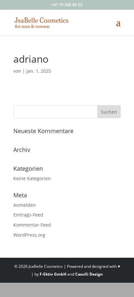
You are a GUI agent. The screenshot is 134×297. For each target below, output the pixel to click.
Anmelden (24, 205)
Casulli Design (89, 274)
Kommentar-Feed (32, 225)
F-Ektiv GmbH (53, 274)
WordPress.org (29, 235)
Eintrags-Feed (28, 215)
